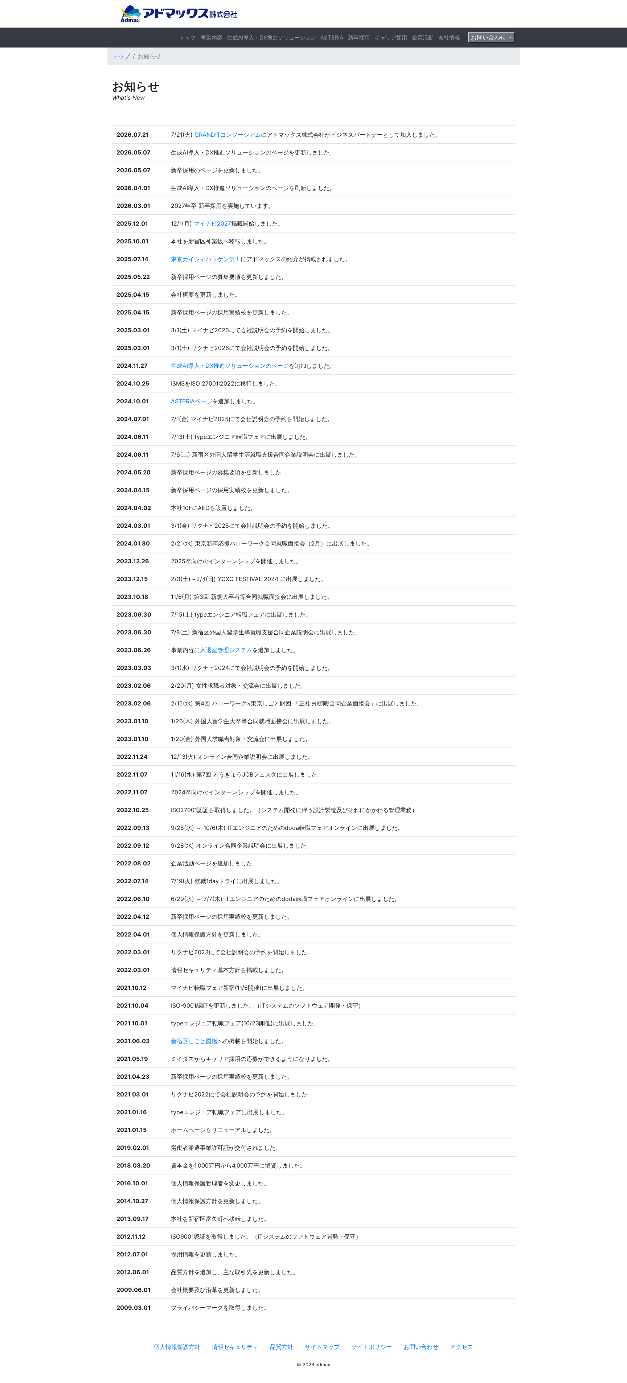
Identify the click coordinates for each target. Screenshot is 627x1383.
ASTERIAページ (191, 401)
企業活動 (423, 37)
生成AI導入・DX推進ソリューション (271, 37)
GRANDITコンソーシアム (227, 134)
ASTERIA (331, 37)
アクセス (461, 1346)
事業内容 (211, 37)
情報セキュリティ (235, 1346)
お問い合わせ (489, 37)
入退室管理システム (226, 650)
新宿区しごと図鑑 (194, 1041)
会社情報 (449, 37)
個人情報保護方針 (177, 1346)
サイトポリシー (371, 1346)
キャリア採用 (390, 37)
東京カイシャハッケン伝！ (206, 259)
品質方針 (281, 1346)
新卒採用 (359, 37)
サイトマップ (322, 1346)
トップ (188, 37)
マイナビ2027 (212, 223)
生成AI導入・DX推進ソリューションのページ (230, 365)
